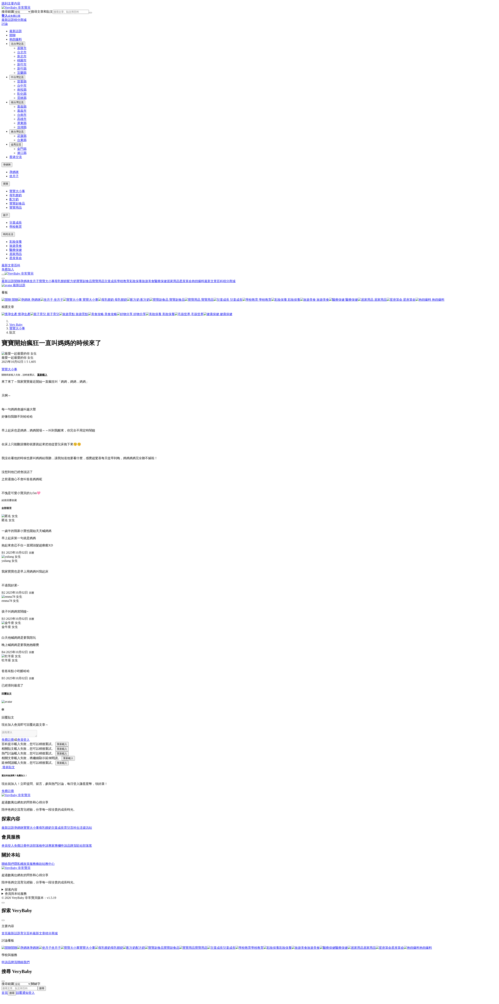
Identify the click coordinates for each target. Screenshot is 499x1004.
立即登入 (216, 569)
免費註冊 (282, 569)
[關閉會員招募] (313, 430)
